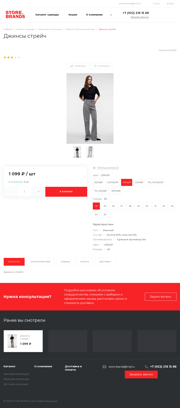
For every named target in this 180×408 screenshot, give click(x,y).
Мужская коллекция (16, 379)
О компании (43, 366)
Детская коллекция (16, 384)
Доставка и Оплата (73, 368)
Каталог (10, 366)
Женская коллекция (16, 374)
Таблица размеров (107, 167)
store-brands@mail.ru (130, 3)
